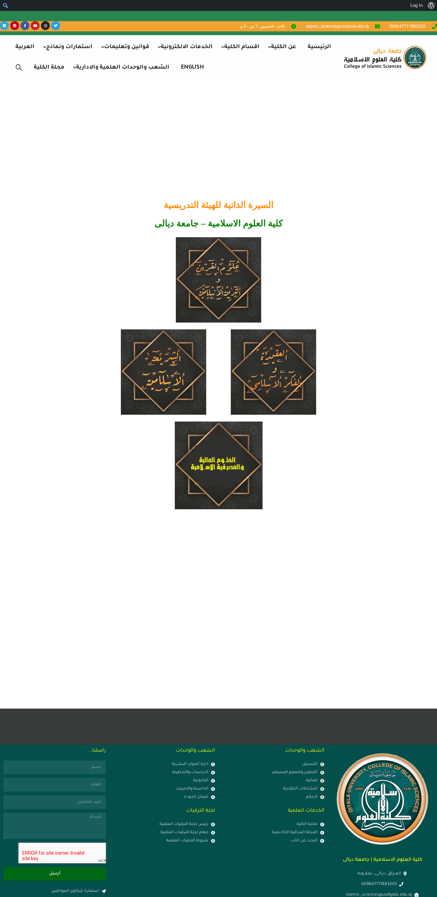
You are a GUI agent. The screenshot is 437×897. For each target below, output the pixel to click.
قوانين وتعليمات (126, 47)
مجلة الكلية (49, 68)
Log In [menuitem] (416, 5)
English (192, 68)
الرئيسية (319, 47)
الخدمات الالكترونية (187, 47)
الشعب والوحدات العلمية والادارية (122, 68)
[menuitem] (431, 5)
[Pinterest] (14, 25)
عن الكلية (283, 47)
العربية (24, 47)
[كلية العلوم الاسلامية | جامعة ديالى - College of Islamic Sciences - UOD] (384, 57)
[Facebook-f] (24, 25)
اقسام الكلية (241, 47)
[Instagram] (45, 25)
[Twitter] (55, 25)
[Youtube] (35, 25)
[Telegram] (4, 25)
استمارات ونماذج (69, 47)
